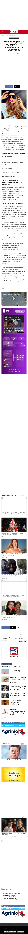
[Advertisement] (14, 15)
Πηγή (2, 288)
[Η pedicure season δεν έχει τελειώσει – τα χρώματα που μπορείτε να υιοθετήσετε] (5, 679)
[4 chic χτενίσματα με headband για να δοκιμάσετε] (5, 671)
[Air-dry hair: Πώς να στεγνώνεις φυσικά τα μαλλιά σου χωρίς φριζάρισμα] (5, 702)
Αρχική (2, 35)
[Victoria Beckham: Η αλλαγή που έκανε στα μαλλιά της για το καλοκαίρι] (5, 688)
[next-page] (5, 718)
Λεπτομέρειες (20, 931)
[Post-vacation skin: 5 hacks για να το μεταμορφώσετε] (5, 695)
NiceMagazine (10, 53)
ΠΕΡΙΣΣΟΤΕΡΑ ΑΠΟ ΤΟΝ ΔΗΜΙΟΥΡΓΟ (11, 666)
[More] (21, 86)
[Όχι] (26, 928)
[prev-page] (2, 718)
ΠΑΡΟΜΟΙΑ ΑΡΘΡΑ (6, 664)
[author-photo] (14, 654)
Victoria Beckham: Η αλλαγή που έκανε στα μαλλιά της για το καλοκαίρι (18, 687)
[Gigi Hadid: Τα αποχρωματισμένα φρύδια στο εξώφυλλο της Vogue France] (5, 711)
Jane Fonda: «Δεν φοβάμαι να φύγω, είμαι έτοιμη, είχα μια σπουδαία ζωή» (20, 639)
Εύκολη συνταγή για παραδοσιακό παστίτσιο (6, 638)
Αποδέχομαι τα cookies (10, 931)
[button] (2, 32)
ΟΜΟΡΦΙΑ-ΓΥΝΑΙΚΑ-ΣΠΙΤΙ (11, 35)
